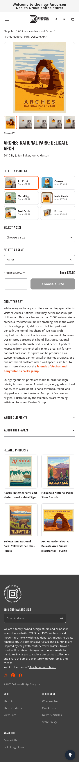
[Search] (55, 19)
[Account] (64, 19)
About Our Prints (15, 417)
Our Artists (49, 708)
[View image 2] (25, 122)
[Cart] (72, 19)
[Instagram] (6, 675)
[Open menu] (7, 19)
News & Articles (52, 715)
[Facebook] (20, 675)
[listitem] (57, 183)
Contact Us (10, 740)
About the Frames (16, 430)
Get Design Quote (15, 747)
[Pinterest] (13, 675)
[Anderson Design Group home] (39, 19)
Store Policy (49, 722)
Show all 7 (9, 133)
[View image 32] (70, 122)
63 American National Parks (35, 31)
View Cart (10, 715)
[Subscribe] (62, 618)
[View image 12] (40, 122)
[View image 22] (55, 122)
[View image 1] (10, 122)
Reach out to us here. (42, 667)
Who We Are (50, 701)
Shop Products (13, 708)
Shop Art (9, 31)
